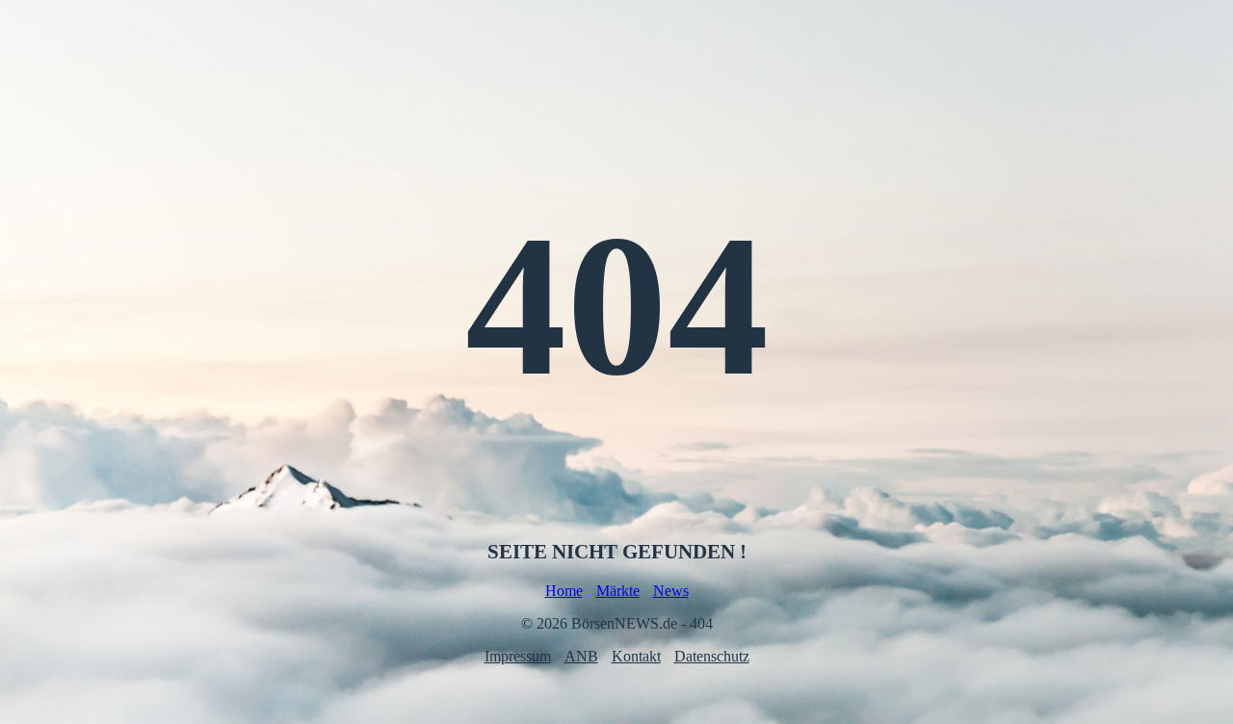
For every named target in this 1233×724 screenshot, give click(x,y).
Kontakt (636, 656)
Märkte (618, 590)
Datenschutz (711, 656)
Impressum (518, 656)
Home (564, 590)
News (671, 590)
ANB (581, 656)
